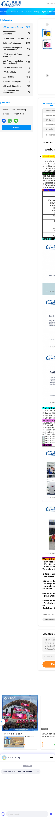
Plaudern (16, 127)
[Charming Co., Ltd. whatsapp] (10, 120)
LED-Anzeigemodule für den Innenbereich (16, 62)
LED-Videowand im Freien (16, 38)
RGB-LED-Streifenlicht (16, 68)
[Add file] (3, 814)
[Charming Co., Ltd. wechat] (16, 120)
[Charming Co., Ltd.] (11, 4)
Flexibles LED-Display (16, 81)
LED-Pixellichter (16, 77)
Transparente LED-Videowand (16, 33)
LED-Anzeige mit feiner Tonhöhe (16, 55)
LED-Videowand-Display (16, 27)
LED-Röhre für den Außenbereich (16, 92)
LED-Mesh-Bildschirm (16, 86)
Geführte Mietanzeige (16, 43)
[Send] (51, 814)
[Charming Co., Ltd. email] (4, 120)
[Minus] (51, 757)
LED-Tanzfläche (16, 72)
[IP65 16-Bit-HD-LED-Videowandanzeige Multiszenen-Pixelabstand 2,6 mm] (20, 713)
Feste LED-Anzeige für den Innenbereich (16, 49)
